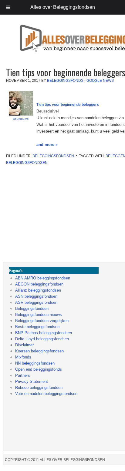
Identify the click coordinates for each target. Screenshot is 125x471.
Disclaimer (24, 345)
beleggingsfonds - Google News (80, 80)
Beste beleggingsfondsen (37, 326)
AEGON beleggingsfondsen (39, 284)
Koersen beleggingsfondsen (39, 351)
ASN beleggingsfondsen (36, 296)
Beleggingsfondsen (53, 156)
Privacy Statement (31, 381)
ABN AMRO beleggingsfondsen (42, 278)
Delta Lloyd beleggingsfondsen (42, 339)
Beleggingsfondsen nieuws (38, 314)
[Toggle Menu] (8, 7)
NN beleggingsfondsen (35, 363)
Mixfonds (23, 357)
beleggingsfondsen (27, 163)
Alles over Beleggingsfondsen (47, 44)
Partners (22, 375)
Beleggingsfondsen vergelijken (42, 320)
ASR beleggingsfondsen (36, 302)
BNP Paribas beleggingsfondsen (43, 333)
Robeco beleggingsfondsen (38, 387)
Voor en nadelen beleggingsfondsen (46, 393)
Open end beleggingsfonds (38, 369)
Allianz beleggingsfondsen (38, 290)
